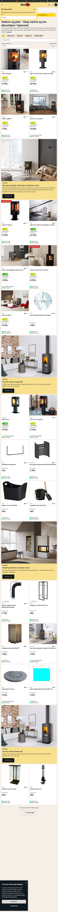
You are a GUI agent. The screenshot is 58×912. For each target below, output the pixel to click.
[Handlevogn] (55, 4)
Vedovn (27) (10, 36)
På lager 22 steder (35, 661)
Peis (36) (19, 36)
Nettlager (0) (34, 90)
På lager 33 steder (35, 91)
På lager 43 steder (7, 621)
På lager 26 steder (35, 242)
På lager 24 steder (35, 287)
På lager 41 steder (6, 519)
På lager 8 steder (6, 702)
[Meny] (2, 4)
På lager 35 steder (7, 287)
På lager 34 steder (35, 702)
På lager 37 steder (35, 136)
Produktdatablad (5, 79)
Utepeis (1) (28, 36)
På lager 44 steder (7, 91)
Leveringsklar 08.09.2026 (8, 436)
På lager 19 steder (6, 437)
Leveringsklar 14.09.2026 (36, 436)
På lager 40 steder (35, 519)
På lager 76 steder (6, 136)
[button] (29, 40)
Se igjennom (14, 906)
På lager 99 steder (35, 802)
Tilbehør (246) (38, 36)
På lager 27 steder (35, 621)
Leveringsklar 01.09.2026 (36, 135)
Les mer (9, 32)
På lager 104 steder (7, 333)
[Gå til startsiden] (25, 5)
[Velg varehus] (49, 4)
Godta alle (14, 901)
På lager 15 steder (6, 478)
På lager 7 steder (34, 437)
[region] (14, 895)
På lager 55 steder (7, 242)
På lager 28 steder (7, 661)
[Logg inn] (52, 4)
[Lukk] (26, 882)
